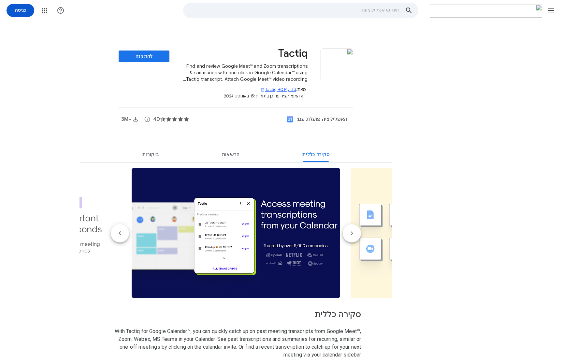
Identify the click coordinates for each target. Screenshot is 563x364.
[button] (551, 10)
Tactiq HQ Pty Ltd (278, 89)
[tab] (316, 154)
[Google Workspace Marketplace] (486, 11)
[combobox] (291, 10)
